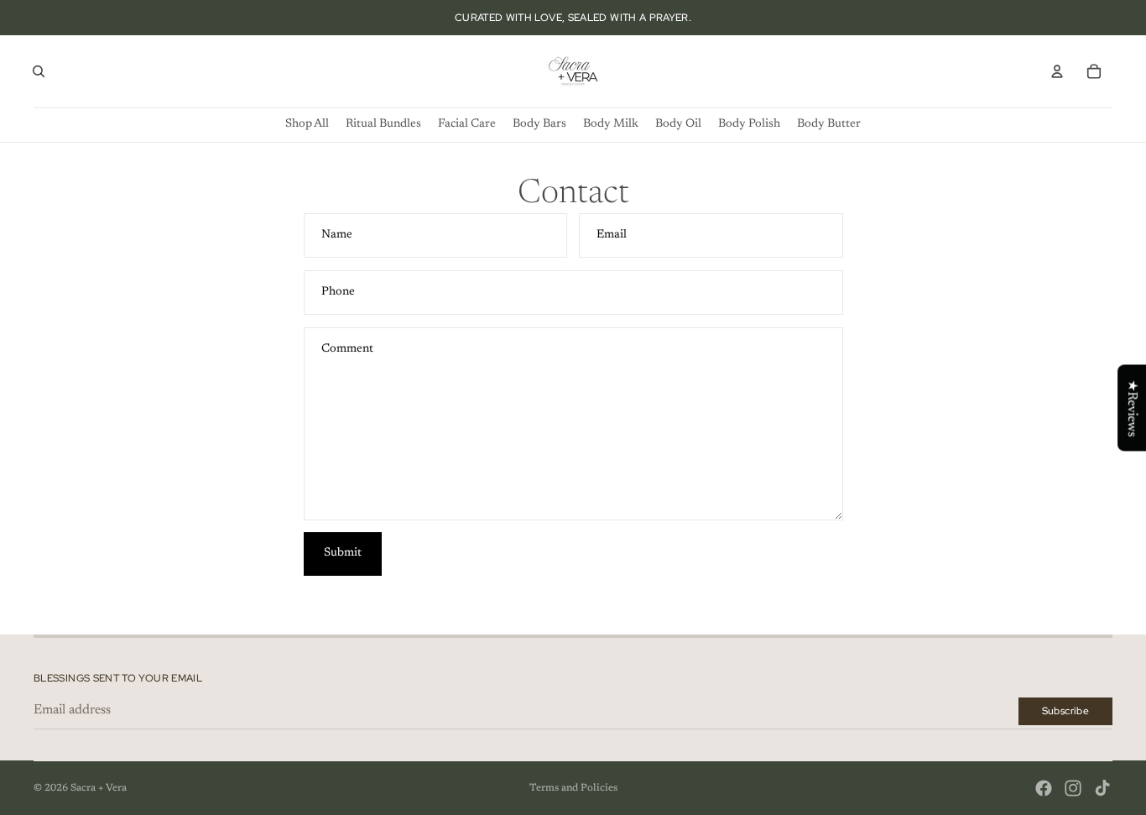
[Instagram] (1073, 788)
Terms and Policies (573, 788)
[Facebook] (1044, 788)
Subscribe (1065, 711)
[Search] (38, 71)
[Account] (1057, 71)
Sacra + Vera (98, 788)
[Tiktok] (1102, 788)
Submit (343, 553)
